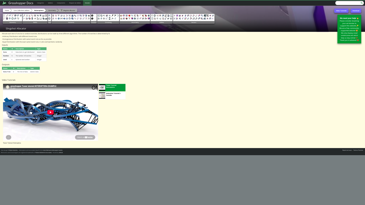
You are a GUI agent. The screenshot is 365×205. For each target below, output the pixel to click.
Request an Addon (75, 3)
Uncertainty (52, 10)
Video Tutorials (341, 11)
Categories (40, 3)
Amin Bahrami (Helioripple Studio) (52, 150)
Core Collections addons (21, 10)
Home (7, 10)
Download (356, 11)
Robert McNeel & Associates (44, 152)
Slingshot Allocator (69, 10)
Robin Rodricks (13, 150)
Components (61, 3)
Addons (50, 3)
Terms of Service (358, 150)
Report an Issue (347, 150)
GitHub (61, 152)
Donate (87, 3)
